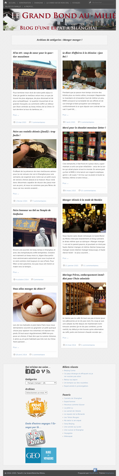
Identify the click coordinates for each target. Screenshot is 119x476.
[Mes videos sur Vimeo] (43, 373)
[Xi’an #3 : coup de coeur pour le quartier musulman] (34, 90)
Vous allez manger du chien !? (29, 289)
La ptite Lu (68, 408)
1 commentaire (38, 354)
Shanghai (38, 3)
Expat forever (69, 401)
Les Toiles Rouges (71, 417)
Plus (16, 115)
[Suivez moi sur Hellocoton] (38, 373)
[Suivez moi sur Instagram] (33, 373)
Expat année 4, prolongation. (76, 386)
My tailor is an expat (72, 420)
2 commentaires (88, 345)
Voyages (76, 3)
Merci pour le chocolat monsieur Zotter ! (84, 128)
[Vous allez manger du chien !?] (34, 323)
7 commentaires (38, 122)
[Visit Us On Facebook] (95, 471)
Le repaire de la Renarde (74, 414)
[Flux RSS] (48, 373)
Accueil (12, 3)
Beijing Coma (69, 370)
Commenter (38, 279)
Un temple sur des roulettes (76, 382)
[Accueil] (5, 2)
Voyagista (68, 433)
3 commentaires (87, 122)
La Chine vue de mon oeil (57, 3)
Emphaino (109, 473)
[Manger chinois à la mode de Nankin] (84, 234)
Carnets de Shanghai (73, 398)
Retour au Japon (70, 379)
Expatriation (25, 3)
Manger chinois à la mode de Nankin (82, 200)
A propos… (29, 6)
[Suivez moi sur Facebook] (28, 373)
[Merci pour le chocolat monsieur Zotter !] (84, 161)
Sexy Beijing (69, 423)
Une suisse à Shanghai (74, 430)
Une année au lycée (72, 427)
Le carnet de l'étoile (72, 411)
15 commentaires (88, 190)
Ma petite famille (13, 6)
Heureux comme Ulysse (74, 404)
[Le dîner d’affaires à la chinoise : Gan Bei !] (84, 90)
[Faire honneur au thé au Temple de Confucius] (34, 248)
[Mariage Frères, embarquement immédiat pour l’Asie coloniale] (84, 316)
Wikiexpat (68, 436)
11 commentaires (90, 265)
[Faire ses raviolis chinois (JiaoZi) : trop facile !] (34, 169)
